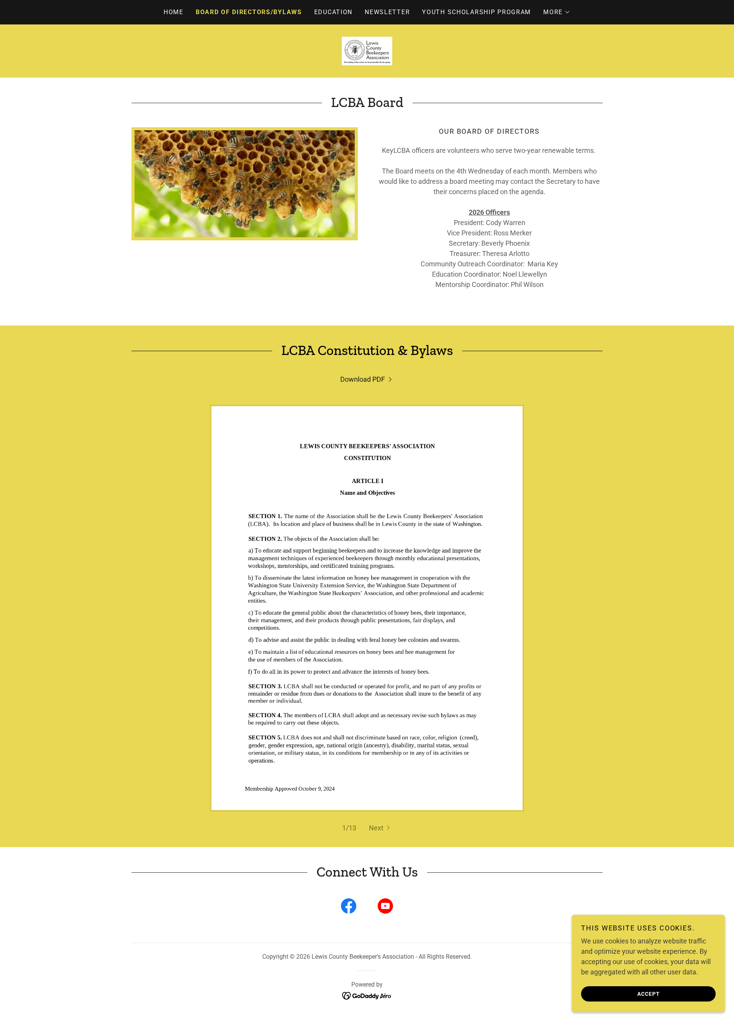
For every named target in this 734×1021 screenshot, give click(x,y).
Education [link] (333, 12)
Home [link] (174, 12)
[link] (367, 50)
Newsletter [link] (387, 12)
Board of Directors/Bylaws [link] (249, 12)
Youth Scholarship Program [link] (476, 12)
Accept (648, 993)
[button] (556, 12)
